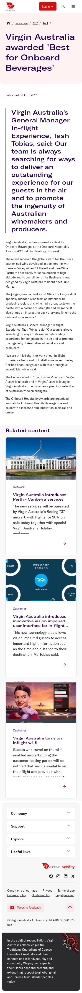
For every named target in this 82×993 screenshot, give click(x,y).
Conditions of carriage (22, 890)
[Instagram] (58, 876)
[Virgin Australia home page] (10, 6)
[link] (21, 23)
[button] (47, 6)
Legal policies (65, 895)
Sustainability (41, 895)
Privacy (47, 890)
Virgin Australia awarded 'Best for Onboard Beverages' (40, 52)
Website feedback (29, 907)
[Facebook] (51, 876)
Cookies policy (16, 895)
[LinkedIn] (65, 876)
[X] (73, 876)
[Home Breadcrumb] (8, 23)
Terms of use (66, 890)
